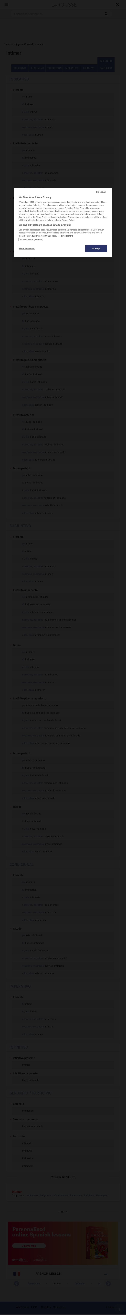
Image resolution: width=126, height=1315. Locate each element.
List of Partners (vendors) (31, 239)
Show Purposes (27, 248)
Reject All (101, 191)
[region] (63, 222)
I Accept (96, 248)
